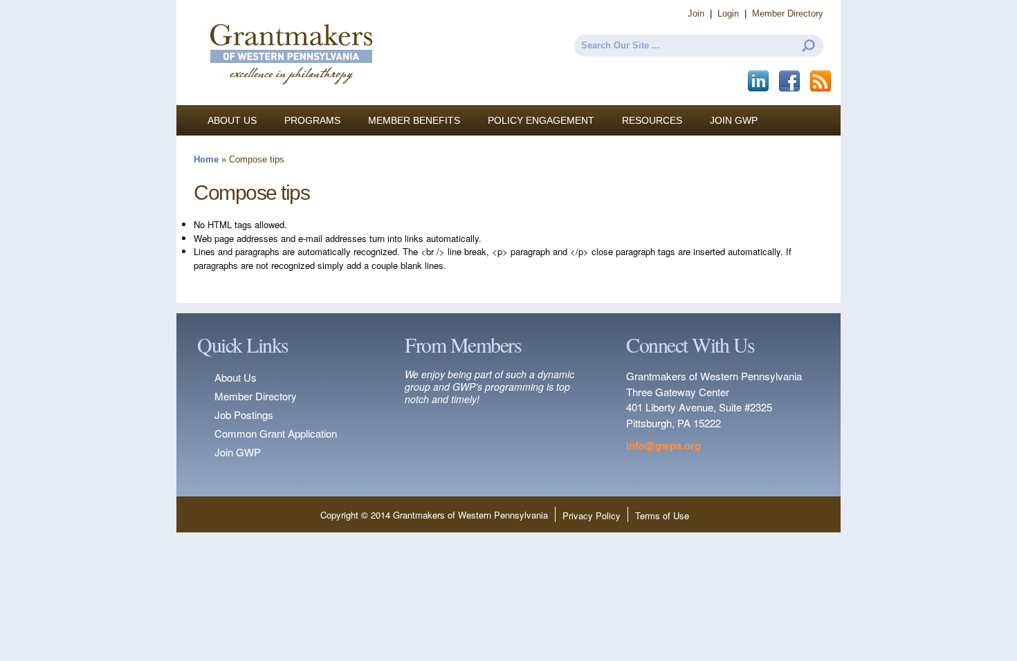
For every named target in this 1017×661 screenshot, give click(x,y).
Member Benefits (414, 120)
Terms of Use (662, 515)
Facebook (790, 82)
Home (206, 159)
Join (696, 13)
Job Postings (243, 414)
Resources (652, 120)
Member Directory (787, 13)
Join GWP (734, 120)
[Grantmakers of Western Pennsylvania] (290, 98)
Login (728, 13)
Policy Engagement (541, 120)
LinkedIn (759, 82)
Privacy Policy (591, 515)
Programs (312, 120)
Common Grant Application (275, 433)
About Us (232, 120)
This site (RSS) (821, 82)
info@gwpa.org (663, 445)
